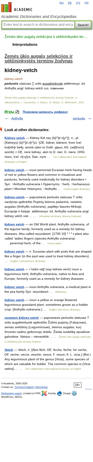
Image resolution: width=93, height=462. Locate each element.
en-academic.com (17, 7)
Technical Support (24, 387)
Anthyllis (17, 118)
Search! (83, 25)
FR (86, 3)
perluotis (79, 118)
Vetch (9, 350)
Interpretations (24, 44)
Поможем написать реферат (45, 112)
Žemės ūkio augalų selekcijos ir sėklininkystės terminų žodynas (46, 37)
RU (62, 3)
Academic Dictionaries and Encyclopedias (39, 16)
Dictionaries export (11, 393)
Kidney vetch (15, 138)
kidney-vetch (15, 197)
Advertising (41, 387)
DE (70, 3)
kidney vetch (14, 170)
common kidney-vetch (22, 317)
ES (78, 3)
